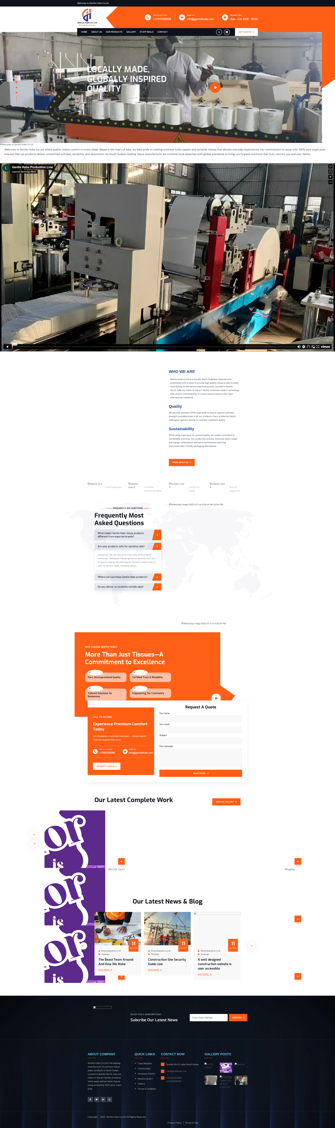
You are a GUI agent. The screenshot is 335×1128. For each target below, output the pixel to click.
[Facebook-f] (90, 1109)
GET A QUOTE (245, 32)
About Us (96, 32)
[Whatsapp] (109, 1109)
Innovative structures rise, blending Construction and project (217, 973)
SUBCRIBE (237, 1027)
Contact (162, 32)
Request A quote (106, 776)
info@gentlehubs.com (200, 19)
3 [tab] (16, 97)
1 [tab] (16, 87)
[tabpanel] (161, 92)
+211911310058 (162, 19)
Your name (164, 723)
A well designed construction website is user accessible (165, 973)
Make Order (199, 783)
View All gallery (225, 812)
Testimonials (144, 1078)
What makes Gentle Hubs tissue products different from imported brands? (121, 544)
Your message (166, 756)
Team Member (145, 1073)
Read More (103, 980)
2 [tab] (16, 92)
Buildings (105, 964)
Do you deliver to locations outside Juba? (120, 596)
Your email (164, 734)
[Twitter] (96, 1109)
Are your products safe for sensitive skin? (121, 556)
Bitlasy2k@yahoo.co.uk (111, 961)
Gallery (131, 32)
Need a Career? (145, 1088)
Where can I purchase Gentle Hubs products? (122, 586)
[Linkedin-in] (103, 1109)
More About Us (180, 472)
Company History (146, 1083)
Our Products (114, 32)
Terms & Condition (147, 1099)
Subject (163, 745)
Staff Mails (146, 32)
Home (84, 32)
